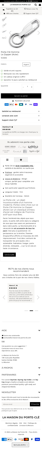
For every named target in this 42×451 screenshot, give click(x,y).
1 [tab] (26, 310)
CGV (20, 423)
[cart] (40, 5)
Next (38, 32)
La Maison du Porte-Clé (18, 432)
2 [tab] (31, 310)
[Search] (36, 5)
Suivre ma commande (12, 335)
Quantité (4, 86)
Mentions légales (11, 423)
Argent (26, 64)
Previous (10, 32)
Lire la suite (9, 254)
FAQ (3, 341)
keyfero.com (23, 382)
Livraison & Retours (26, 425)
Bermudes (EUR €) (20, 445)
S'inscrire (35, 404)
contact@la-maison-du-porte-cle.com (17, 338)
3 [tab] (36, 310)
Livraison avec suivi (10, 116)
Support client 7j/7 (9, 120)
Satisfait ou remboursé (11, 111)
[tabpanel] (4, 19)
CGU (25, 423)
